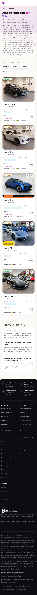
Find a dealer (4, 424)
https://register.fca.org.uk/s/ (24, 586)
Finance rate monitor (25, 420)
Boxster (15, 66)
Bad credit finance (25, 416)
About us (3, 487)
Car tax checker (5, 446)
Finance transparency (25, 424)
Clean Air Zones (5, 477)
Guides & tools (24, 434)
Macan (6, 66)
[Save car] (32, 80)
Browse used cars (6, 408)
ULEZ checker (5, 469)
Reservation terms (16, 521)
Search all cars (5, 420)
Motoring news (24, 450)
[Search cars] (25, 3)
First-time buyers (24, 442)
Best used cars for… (6, 412)
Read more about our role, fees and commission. (12, 572)
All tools (3, 434)
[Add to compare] (27, 80)
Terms (8, 521)
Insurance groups (6, 462)
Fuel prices (4, 454)
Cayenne (25, 66)
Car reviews (4, 416)
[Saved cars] (29, 3)
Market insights (24, 446)
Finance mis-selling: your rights (26, 438)
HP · (8, 118)
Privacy (3, 521)
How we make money (28, 521)
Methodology (5, 491)
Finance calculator (6, 450)
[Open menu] (34, 3)
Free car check (5, 438)
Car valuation (4, 473)
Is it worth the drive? (7, 458)
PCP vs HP (22, 412)
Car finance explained (25, 408)
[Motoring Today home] (3, 3)
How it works (23, 454)
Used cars (4, 8)
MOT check (4, 442)
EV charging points (6, 465)
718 (5, 71)
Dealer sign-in (5, 499)
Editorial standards (6, 495)
